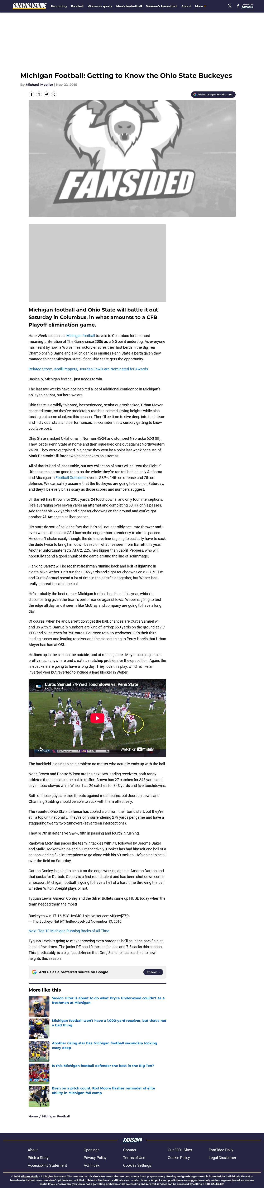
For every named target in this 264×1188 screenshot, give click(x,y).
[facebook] (238, 6)
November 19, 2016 (106, 921)
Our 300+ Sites (180, 1150)
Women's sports (100, 6)
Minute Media (29, 1176)
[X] (229, 6)
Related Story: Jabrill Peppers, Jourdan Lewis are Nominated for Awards (88, 369)
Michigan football (80, 335)
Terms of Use (134, 1157)
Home (33, 1116)
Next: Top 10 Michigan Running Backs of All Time (69, 931)
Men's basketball (129, 6)
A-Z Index (92, 1165)
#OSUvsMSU (73, 916)
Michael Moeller (39, 85)
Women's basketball (161, 6)
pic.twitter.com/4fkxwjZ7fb (107, 916)
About (186, 6)
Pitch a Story (38, 1157)
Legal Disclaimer (222, 1157)
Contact (129, 1150)
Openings (91, 1150)
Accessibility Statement (47, 1165)
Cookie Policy (179, 1157)
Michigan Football (56, 1116)
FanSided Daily (221, 1150)
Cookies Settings (137, 1165)
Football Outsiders (71, 477)
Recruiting (59, 6)
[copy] (54, 94)
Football (77, 6)
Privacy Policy (95, 1157)
